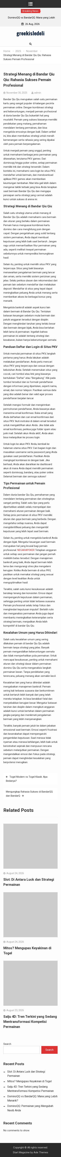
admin (37, 92)
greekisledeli (30, 33)
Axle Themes (41, 1152)
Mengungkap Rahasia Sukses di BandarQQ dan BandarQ (29, 793)
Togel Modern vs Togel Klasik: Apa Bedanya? (26, 778)
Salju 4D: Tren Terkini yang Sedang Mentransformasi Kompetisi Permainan (30, 1022)
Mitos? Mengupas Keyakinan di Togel (29, 1081)
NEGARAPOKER (26, 550)
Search (7, 1043)
